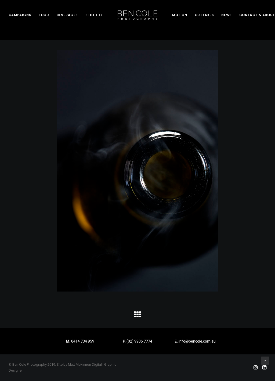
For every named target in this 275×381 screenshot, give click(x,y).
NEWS (226, 15)
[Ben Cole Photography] (137, 15)
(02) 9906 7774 (139, 341)
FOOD (44, 15)
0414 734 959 (82, 341)
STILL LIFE (94, 15)
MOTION (179, 15)
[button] (137, 316)
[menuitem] (20, 15)
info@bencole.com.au (195, 341)
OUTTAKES (204, 15)
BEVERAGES (67, 15)
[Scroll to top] (265, 360)
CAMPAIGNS (20, 15)
